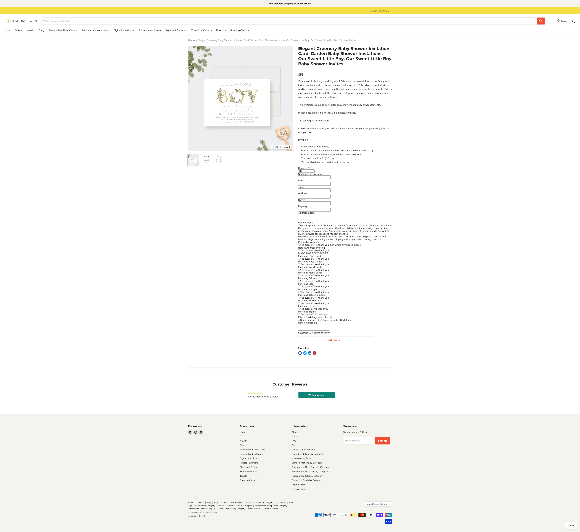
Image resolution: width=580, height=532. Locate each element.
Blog (41, 30)
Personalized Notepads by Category (310, 471)
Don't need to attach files (337, 320)
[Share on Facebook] (300, 353)
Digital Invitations (123, 30)
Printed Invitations (149, 30)
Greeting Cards (238, 30)
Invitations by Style (301, 458)
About (295, 432)
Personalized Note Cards (62, 30)
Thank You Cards (200, 30)
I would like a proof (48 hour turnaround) (370, 225)
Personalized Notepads (95, 30)
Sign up (382, 441)
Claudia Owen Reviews (303, 449)
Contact (295, 436)
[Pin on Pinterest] (314, 353)
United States (380, 11)
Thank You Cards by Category (307, 480)
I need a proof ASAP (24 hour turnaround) (323, 225)
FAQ (294, 440)
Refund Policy (299, 484)
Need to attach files (310, 320)
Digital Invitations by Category (307, 462)
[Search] (541, 21)
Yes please (306, 309)
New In (30, 30)
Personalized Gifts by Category (307, 475)
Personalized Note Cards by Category (310, 467)
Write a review (316, 395)
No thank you (321, 250)
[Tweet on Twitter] (305, 353)
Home (7, 30)
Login (564, 21)
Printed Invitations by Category (307, 454)
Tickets (220, 30)
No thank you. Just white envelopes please (337, 245)
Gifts (18, 30)
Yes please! (306, 245)
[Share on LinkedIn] (309, 353)
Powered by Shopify (197, 516)
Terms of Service (300, 489)
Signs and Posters (175, 30)
